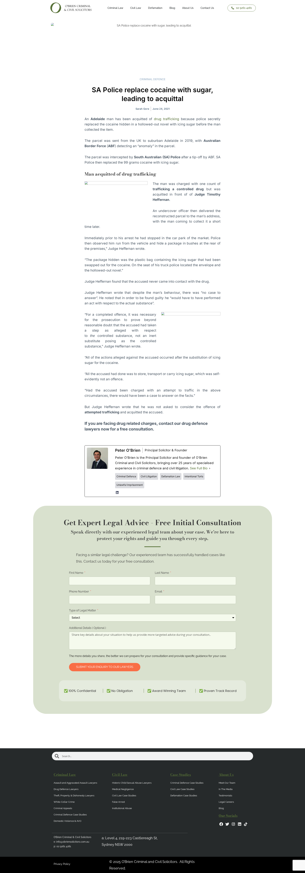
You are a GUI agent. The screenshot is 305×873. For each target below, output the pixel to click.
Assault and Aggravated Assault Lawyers (75, 782)
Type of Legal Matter (83, 610)
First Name (76, 572)
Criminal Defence (152, 79)
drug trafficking (166, 119)
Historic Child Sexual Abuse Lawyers (131, 782)
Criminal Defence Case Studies (70, 814)
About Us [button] (187, 8)
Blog (172, 8)
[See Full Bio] (210, 468)
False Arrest (118, 802)
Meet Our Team (227, 782)
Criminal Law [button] (115, 8)
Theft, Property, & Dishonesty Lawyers (74, 795)
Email (159, 591)
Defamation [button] (155, 8)
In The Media (225, 789)
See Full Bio (199, 468)
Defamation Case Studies (183, 795)
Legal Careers (226, 802)
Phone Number (79, 591)
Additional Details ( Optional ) (87, 628)
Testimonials (225, 795)
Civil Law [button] (135, 8)
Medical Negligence (123, 789)
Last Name (162, 572)
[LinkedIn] (117, 492)
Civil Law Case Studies (124, 795)
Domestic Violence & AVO (67, 821)
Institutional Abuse (122, 808)
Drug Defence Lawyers (66, 789)
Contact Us (207, 8)
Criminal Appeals (63, 808)
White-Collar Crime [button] (64, 802)
